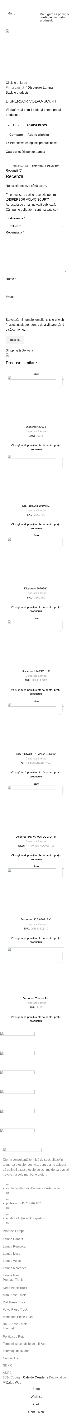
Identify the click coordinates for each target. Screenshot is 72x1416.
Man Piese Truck (14, 1295)
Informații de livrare (16, 1351)
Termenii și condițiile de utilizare (24, 1343)
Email (11, 296)
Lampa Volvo (12, 1260)
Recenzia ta (15, 232)
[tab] (20, 166)
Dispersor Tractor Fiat (36, 998)
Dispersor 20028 (36, 426)
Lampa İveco (11, 1253)
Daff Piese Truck (14, 1302)
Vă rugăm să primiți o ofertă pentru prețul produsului (54, 17)
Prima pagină (15, 87)
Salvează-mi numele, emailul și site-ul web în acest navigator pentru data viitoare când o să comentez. (35, 324)
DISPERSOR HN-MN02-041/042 (36, 753)
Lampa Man (11, 1275)
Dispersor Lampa (40, 87)
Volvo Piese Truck (15, 1309)
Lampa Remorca (14, 1246)
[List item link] (36, 1203)
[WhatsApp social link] (41, 3)
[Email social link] (36, 3)
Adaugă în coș (37, 125)
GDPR (7, 1365)
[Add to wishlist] (59, 384)
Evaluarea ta (15, 218)
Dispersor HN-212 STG (36, 671)
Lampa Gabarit (13, 1239)
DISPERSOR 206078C (36, 505)
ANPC (7, 1372)
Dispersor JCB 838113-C (36, 919)
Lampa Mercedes (14, 1268)
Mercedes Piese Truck (18, 1317)
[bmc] (33, 1090)
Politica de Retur (14, 1336)
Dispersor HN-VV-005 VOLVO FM (36, 836)
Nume (11, 278)
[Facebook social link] (31, 3)
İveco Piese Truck (15, 1287)
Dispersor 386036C (36, 588)
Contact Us (10, 1358)
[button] (59, 377)
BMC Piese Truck (15, 1324)
